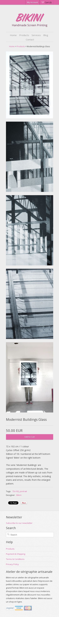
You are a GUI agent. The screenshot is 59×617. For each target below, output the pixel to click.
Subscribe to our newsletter (19, 523)
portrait (23, 491)
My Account (32, 2)
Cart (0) (48, 2)
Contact (30, 39)
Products (24, 35)
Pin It (24, 502)
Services (36, 35)
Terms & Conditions (15, 559)
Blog (45, 35)
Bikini (18, 495)
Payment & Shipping (15, 554)
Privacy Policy (12, 564)
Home (13, 35)
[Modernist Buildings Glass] (29, 85)
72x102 (15, 491)
